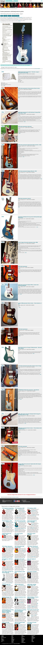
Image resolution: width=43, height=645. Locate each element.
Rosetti (33, 524)
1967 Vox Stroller (5, 622)
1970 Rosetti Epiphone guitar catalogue (32, 521)
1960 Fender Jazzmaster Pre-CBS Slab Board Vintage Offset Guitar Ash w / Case (29, 113)
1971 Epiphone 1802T (31, 508)
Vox (32, 639)
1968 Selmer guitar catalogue (31, 534)
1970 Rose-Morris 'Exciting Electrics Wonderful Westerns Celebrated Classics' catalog (7, 611)
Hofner (12, 641)
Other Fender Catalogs (15, 15)
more (4, 85)
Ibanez (22, 635)
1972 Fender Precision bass (33, 609)
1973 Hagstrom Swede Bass (8, 508)
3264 (37, 603)
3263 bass (23, 577)
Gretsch (12, 637)
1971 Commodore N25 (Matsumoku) (19, 547)
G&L (2, 641)
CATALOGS (4, 8)
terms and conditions (37, 68)
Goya (12, 636)
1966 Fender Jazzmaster (22, 266)
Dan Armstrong (3, 637)
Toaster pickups (33, 556)
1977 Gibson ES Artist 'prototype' (31, 623)
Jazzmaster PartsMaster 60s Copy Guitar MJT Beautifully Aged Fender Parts (30, 217)
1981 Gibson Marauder (19, 559)
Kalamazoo (23, 636)
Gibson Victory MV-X (23, 521)
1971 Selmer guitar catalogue (19, 534)
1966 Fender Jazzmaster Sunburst (24, 198)
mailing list (4, 501)
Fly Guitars (24, 500)
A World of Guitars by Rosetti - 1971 (6, 534)
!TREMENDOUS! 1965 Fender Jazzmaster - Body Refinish (28, 389)
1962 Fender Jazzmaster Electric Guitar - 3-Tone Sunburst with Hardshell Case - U (30, 428)
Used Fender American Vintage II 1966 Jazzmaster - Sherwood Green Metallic (30, 348)
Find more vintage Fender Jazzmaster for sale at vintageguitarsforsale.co (21, 494)
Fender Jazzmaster (20, 17)
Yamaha (33, 641)
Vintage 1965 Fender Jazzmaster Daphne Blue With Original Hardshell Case (29, 464)
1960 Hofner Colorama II (32, 546)
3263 (29, 606)
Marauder (22, 560)
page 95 (19, 20)
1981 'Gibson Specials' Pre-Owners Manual (7, 572)
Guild (12, 638)
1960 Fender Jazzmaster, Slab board (25, 126)
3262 (36, 605)
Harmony (12, 639)
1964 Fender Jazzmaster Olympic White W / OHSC (27, 171)
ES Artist (34, 625)
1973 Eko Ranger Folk (6, 597)
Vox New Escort (22, 585)
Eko (1, 638)
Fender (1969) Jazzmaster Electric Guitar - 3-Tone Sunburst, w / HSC (30, 303)
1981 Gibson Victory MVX (20, 520)
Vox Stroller (8, 623)
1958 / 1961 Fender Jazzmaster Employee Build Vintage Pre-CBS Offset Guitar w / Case (29, 414)
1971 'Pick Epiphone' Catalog (31, 559)
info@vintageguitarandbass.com (7, 500)
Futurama (2, 640)
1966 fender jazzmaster (22, 446)
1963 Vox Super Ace (6, 584)
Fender (2, 639)
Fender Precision (20, 602)
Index (2, 15)
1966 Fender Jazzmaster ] (23, 329)
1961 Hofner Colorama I (7, 546)
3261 (29, 605)
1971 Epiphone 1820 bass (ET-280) (7, 559)
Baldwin (2, 636)
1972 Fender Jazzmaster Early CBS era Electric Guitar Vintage (29, 365)
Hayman (12, 640)
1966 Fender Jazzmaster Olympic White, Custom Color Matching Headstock (28, 285)
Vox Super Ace (9, 585)
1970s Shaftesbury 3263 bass (20, 572)
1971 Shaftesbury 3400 (7, 520)
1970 (7, 8)
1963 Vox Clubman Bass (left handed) (20, 623)
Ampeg (2, 635)
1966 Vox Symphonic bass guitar (20, 597)
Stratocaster (16, 530)
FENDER (1, 8)
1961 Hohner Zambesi (32, 571)
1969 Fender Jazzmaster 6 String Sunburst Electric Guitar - (29, 88)
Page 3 (6, 15)
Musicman (23, 639)
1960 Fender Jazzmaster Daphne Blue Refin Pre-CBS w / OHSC (29, 144)
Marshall (23, 638)
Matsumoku (24, 511)
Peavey (23, 641)
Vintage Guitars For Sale (26, 501)
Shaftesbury (7, 521)
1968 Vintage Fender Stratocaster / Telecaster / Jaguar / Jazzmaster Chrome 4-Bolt (28, 72)
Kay (22, 637)
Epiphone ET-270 (33, 510)
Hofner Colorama (8, 547)
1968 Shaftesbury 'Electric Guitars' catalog (32, 597)
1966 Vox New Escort (19, 584)
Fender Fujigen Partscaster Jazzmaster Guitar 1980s (28, 242)
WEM (32, 640)
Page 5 (9, 15)
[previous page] (2, 44)
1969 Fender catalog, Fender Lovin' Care (31, 585)
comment (28, 65)
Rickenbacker (23, 642)
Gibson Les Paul (19, 517)
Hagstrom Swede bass (10, 509)
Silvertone (33, 638)
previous (9, 18)
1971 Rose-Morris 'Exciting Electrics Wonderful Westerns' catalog (20, 610)
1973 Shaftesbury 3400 (19, 508)
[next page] (30, 44)
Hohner (12, 642)
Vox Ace (5, 592)
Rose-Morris (11, 522)
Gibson (12, 635)
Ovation (23, 640)
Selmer (13, 548)
